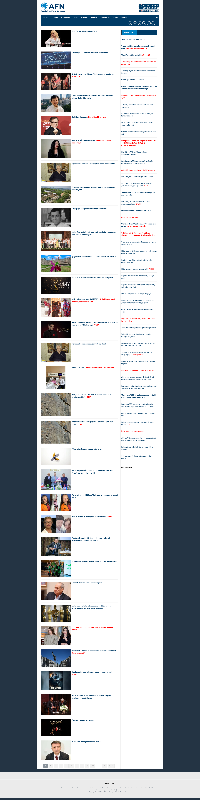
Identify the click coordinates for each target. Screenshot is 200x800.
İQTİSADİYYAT (66, 17)
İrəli (110, 766)
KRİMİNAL (94, 17)
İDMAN (115, 17)
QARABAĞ (84, 17)
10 (93, 766)
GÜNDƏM (54, 17)
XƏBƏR (76, 17)
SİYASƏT (45, 17)
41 (104, 766)
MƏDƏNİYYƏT (106, 17)
